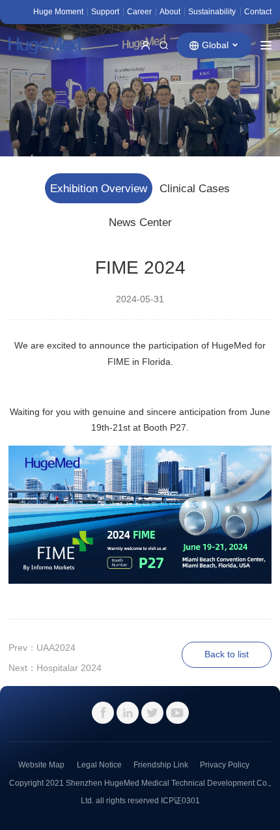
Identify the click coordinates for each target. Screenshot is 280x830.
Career (139, 11)
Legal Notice (99, 764)
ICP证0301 (180, 800)
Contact (258, 11)
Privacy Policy (224, 764)
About (170, 11)
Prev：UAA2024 (42, 648)
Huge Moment (58, 11)
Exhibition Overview (98, 188)
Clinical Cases (195, 188)
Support (105, 11)
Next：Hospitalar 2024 (55, 668)
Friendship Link (160, 764)
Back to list (226, 654)
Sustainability (212, 11)
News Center (140, 222)
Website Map (41, 764)
